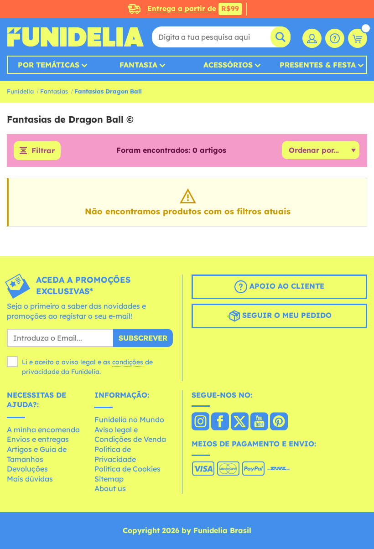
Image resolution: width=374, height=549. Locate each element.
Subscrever (143, 337)
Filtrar (43, 150)
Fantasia (138, 64)
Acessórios (228, 64)
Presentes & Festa (318, 64)
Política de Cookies (127, 468)
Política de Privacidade (115, 454)
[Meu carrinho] (357, 38)
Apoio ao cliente (285, 286)
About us (110, 488)
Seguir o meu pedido (286, 315)
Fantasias (54, 91)
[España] (200, 422)
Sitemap (109, 478)
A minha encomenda (43, 429)
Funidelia (20, 91)
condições (127, 362)
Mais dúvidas (30, 478)
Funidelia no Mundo (129, 419)
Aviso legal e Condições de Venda (130, 434)
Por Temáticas (48, 64)
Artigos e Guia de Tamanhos (37, 454)
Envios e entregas (38, 439)
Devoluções (27, 468)
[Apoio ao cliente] (334, 38)
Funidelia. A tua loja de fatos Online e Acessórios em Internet (75, 37)
